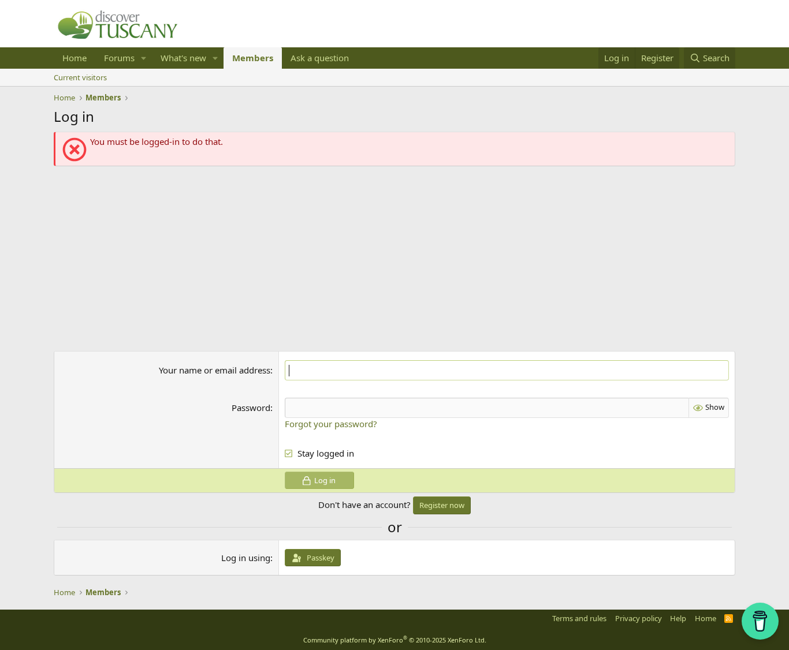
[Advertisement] (394, 258)
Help (678, 618)
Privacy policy (638, 618)
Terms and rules (579, 618)
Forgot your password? (331, 423)
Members (252, 57)
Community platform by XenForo (394, 640)
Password (251, 407)
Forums (119, 57)
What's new (183, 57)
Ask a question (320, 57)
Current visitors (80, 77)
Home (74, 57)
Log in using (245, 557)
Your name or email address (214, 370)
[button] (144, 58)
